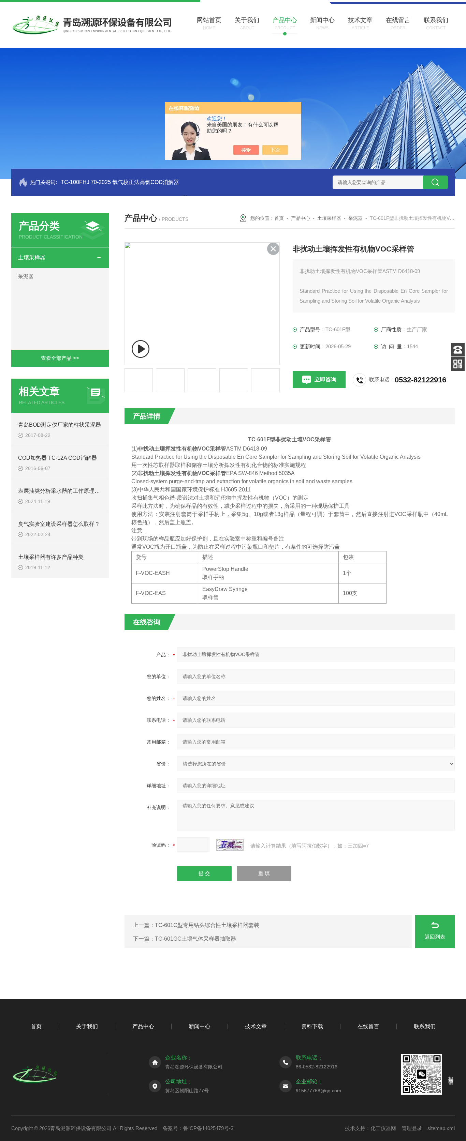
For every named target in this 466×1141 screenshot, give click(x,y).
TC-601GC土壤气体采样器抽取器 (195, 939)
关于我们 (87, 1026)
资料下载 (312, 1026)
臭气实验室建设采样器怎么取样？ (59, 524)
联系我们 (425, 1026)
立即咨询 (325, 379)
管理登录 (412, 1128)
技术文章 (256, 1026)
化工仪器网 (383, 1128)
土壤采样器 (31, 257)
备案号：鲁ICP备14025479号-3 (198, 1128)
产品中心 (300, 218)
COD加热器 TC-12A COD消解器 (57, 458)
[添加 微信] (458, 364)
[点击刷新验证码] (230, 845)
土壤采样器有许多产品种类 (51, 557)
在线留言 (368, 1026)
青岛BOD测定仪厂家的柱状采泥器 (59, 425)
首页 (279, 218)
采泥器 (25, 276)
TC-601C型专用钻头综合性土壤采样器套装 (207, 925)
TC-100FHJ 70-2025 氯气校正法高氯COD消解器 (120, 182)
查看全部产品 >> (60, 358)
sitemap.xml (441, 1128)
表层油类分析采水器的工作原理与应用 (64, 491)
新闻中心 (199, 1026)
